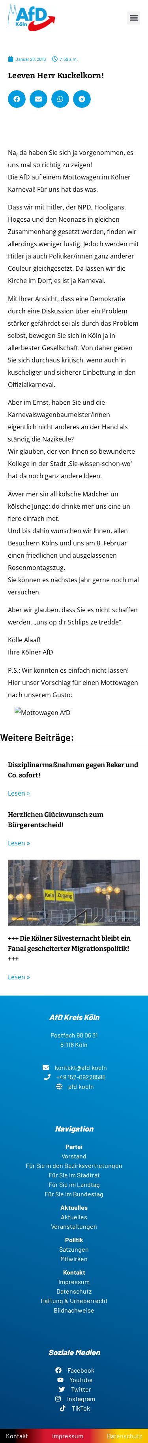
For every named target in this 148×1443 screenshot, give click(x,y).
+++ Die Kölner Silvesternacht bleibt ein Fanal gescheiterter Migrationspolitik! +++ (69, 948)
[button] (133, 18)
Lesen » (19, 793)
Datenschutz (124, 1435)
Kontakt (17, 1435)
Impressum (67, 1435)
